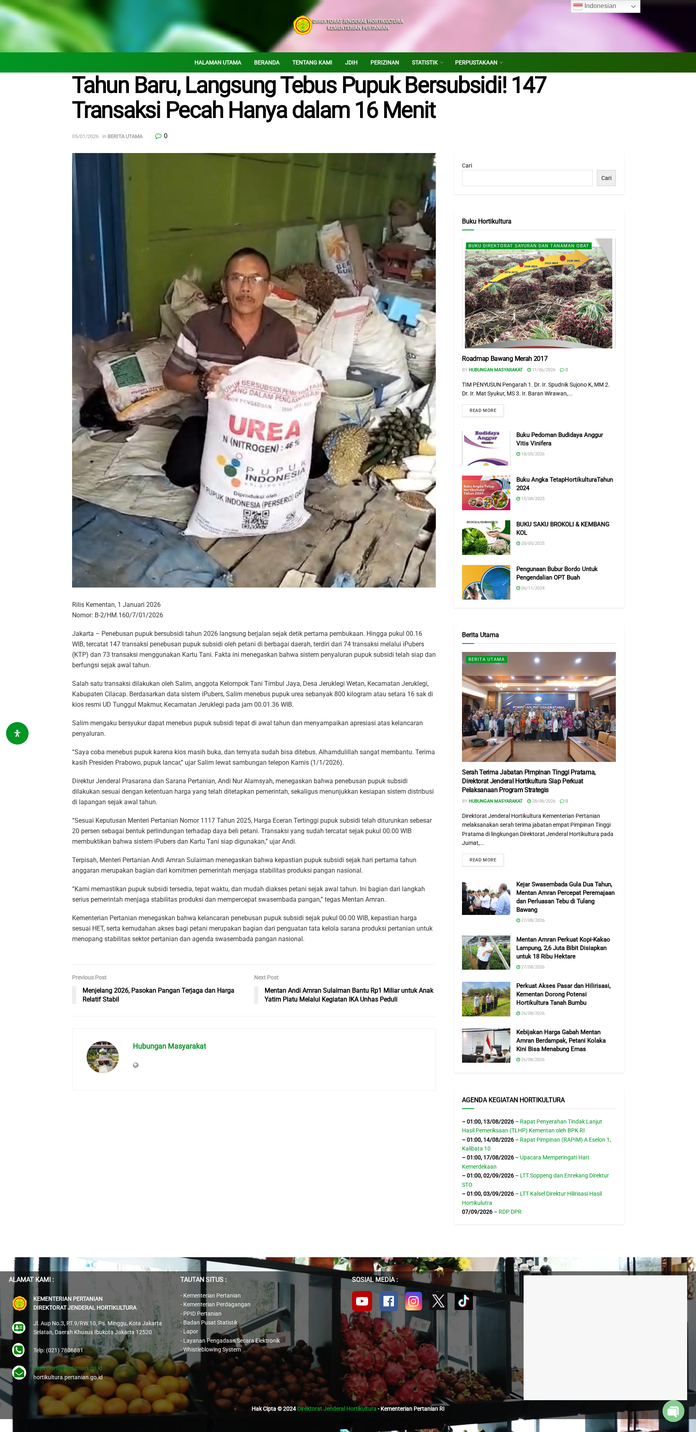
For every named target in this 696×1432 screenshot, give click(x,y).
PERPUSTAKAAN (476, 62)
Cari (467, 165)
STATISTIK (425, 62)
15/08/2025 (532, 498)
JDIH (351, 62)
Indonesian (599, 5)
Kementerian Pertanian (212, 1295)
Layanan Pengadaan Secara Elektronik (231, 1340)
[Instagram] (413, 1301)
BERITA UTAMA (125, 136)
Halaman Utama (218, 62)
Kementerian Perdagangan (217, 1304)
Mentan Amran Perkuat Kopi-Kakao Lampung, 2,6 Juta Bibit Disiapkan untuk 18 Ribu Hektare (563, 948)
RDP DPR (510, 1212)
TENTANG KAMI (312, 62)
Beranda (267, 62)
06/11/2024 (532, 588)
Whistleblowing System (212, 1349)
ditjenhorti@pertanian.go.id (67, 1368)
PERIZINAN (385, 62)
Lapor (190, 1331)
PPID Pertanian (202, 1313)
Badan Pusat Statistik (210, 1322)
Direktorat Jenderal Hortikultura (337, 1408)
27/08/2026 (532, 920)
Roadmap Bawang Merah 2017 (504, 358)
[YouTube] (362, 1301)
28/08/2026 (543, 801)
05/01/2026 (85, 136)
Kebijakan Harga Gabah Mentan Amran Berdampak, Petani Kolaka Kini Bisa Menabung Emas (561, 1040)
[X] (438, 1301)
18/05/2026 (532, 454)
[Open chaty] (673, 1411)
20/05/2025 (532, 543)
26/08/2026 (532, 1013)
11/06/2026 (543, 369)
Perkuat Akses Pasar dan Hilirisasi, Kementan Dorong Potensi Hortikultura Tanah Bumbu (563, 994)
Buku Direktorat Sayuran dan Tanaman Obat (528, 245)
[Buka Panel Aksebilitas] (17, 733)
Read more (483, 410)
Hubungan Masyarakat (169, 1046)
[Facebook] (388, 1301)
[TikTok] (464, 1301)
